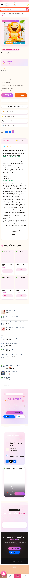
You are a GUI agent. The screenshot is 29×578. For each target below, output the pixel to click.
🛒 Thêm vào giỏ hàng (7, 95)
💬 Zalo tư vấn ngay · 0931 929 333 (14, 106)
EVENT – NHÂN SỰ (17, 570)
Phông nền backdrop (7, 178)
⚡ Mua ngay (21, 95)
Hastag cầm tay (6, 176)
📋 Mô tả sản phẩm (7, 140)
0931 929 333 (13, 450)
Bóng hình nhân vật (19, 13)
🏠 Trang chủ (4, 13)
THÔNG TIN (23, 570)
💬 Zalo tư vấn (9, 416)
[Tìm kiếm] (7, 5)
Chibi (4, 174)
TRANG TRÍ (5, 570)
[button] (2, 4)
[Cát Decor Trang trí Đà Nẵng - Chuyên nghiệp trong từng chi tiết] (15, 4)
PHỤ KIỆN (10, 570)
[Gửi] (27, 9)
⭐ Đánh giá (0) (20, 140)
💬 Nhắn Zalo (14, 552)
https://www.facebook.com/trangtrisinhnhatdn (14, 236)
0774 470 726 (13, 452)
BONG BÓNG (11, 13)
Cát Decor (11, 560)
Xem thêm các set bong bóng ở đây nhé (12, 167)
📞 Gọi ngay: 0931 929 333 (14, 412)
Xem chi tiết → (8, 271)
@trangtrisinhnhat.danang (14, 525)
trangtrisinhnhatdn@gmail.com (18, 456)
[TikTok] (11, 461)
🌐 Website (21, 416)
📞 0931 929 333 (14, 548)
